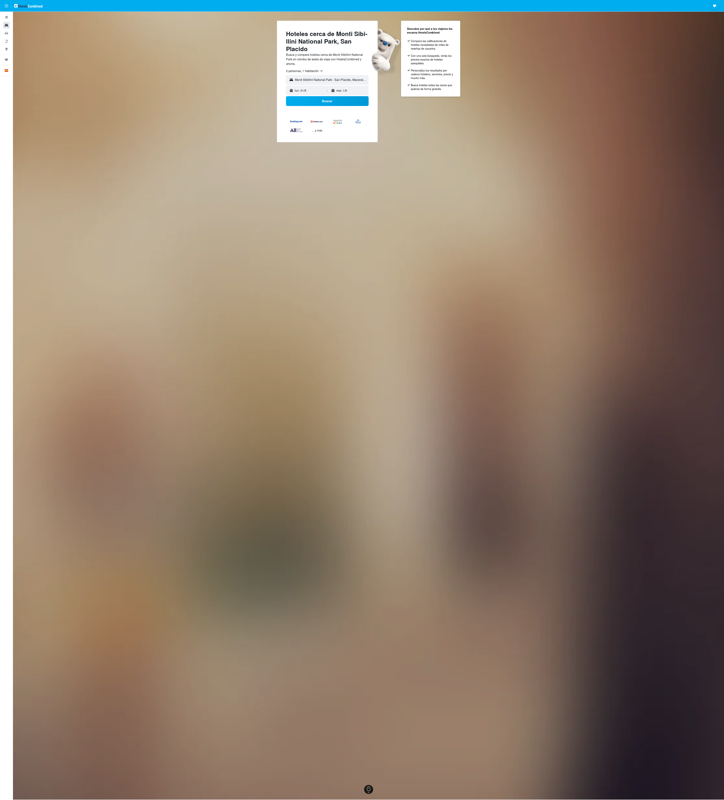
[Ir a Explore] (6, 49)
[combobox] (304, 71)
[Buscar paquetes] (6, 41)
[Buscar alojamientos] (6, 25)
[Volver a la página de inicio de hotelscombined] (28, 6)
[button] (6, 6)
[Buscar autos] (6, 33)
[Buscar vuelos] (6, 17)
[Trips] (6, 60)
